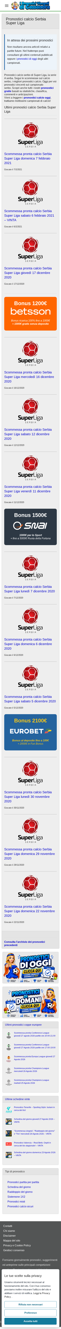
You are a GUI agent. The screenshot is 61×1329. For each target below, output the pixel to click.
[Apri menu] (6, 6)
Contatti (7, 1226)
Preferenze (30, 1312)
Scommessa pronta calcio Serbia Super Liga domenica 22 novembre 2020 (29, 911)
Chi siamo (9, 1230)
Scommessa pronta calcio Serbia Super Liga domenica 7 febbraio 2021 (28, 158)
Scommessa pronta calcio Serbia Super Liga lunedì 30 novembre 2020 (28, 796)
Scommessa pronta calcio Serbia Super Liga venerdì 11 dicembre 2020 (28, 491)
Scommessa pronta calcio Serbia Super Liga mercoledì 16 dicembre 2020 (29, 377)
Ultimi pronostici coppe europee (23, 1024)
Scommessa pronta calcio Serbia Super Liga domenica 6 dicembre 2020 (28, 644)
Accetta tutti (30, 1321)
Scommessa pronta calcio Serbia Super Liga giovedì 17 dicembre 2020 (28, 272)
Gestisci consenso (13, 1250)
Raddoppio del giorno (20, 1192)
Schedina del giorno (19, 1187)
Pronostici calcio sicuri (20, 1206)
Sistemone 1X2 (16, 1196)
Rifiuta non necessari (31, 1304)
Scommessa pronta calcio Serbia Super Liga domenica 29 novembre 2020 (29, 853)
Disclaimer (9, 1235)
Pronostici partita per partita (23, 1182)
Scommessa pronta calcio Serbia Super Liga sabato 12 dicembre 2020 (28, 434)
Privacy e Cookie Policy (17, 1245)
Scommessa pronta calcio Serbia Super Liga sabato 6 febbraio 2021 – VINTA (29, 215)
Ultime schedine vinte (17, 1099)
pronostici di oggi (27, 58)
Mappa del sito (11, 1240)
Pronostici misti (16, 1201)
